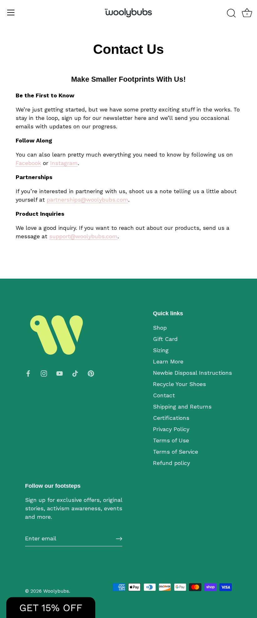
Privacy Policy (171, 429)
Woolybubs (56, 591)
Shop (160, 327)
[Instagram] (44, 372)
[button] (50, 607)
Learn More (168, 361)
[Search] (231, 13)
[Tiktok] (75, 372)
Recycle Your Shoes (179, 384)
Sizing (161, 350)
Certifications (171, 418)
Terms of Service (175, 451)
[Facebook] (28, 372)
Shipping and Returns (182, 406)
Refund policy (171, 463)
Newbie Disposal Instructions (192, 372)
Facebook (28, 163)
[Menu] (11, 12)
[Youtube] (59, 372)
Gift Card (165, 339)
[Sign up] (119, 538)
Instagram (64, 163)
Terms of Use (171, 440)
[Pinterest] (91, 372)
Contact (164, 395)
